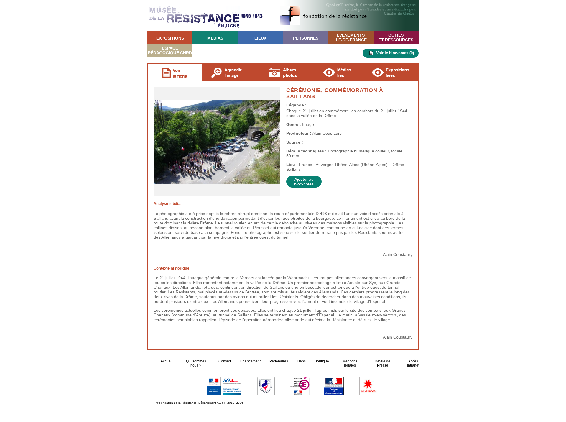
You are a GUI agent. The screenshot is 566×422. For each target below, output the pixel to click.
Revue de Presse (382, 363)
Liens (301, 361)
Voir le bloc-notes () (395, 53)
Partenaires (278, 361)
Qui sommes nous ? (196, 363)
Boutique (322, 361)
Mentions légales (350, 363)
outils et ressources (396, 37)
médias (215, 38)
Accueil (167, 361)
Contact (224, 361)
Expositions (170, 38)
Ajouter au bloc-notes (304, 181)
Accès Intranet (413, 363)
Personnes (305, 38)
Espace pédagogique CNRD (170, 50)
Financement (250, 361)
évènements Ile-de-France (351, 37)
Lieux (260, 38)
